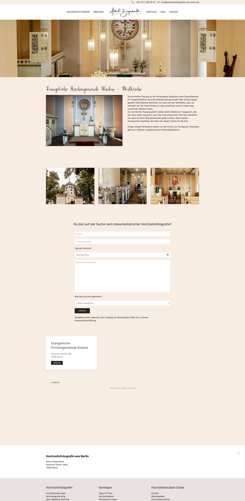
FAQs (163, 12)
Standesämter (158, 496)
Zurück (56, 382)
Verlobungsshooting (55, 496)
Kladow (124, 388)
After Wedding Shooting (57, 499)
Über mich (98, 12)
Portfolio (151, 12)
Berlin (111, 388)
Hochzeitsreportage (55, 493)
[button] (239, 453)
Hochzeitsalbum (106, 496)
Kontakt (173, 12)
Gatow (117, 388)
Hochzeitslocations (160, 499)
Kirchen (155, 493)
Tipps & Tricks (105, 493)
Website (57, 363)
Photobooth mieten (108, 499)
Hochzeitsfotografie (78, 12)
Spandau (132, 388)
